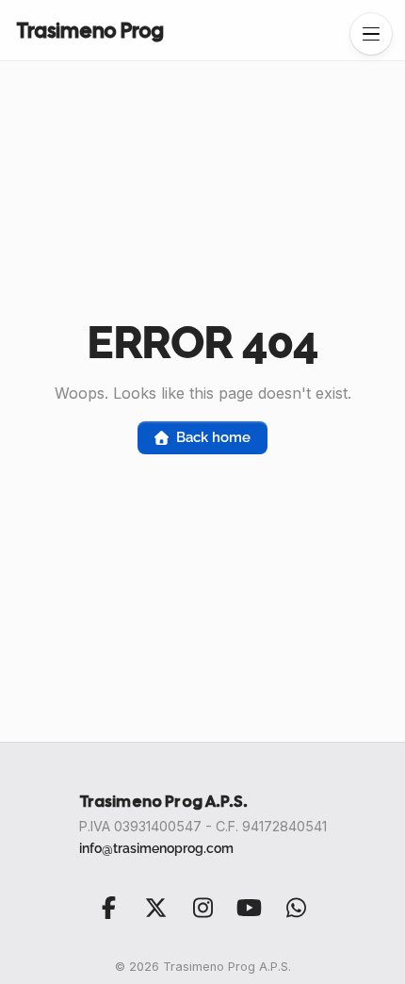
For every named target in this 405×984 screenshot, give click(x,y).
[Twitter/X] (155, 908)
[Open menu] (371, 34)
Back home (213, 437)
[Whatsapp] (296, 908)
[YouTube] (249, 908)
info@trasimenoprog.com (156, 848)
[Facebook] (109, 908)
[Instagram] (202, 908)
